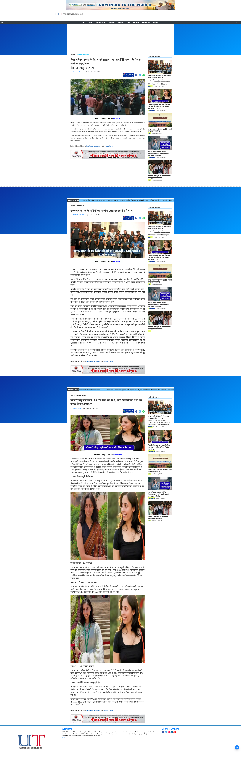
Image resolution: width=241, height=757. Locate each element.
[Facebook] (163, 732)
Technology (146, 22)
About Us (67, 728)
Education (112, 22)
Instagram (97, 146)
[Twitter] (166, 732)
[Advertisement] (120, 37)
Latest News (154, 56)
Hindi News (81, 395)
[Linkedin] (171, 732)
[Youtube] (174, 732)
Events (155, 22)
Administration (101, 22)
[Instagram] (169, 732)
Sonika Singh (77, 408)
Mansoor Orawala (78, 72)
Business (136, 22)
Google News (108, 146)
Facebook (89, 146)
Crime (128, 22)
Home (73, 55)
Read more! (65, 738)
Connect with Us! (171, 728)
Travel (90, 22)
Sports (120, 22)
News (83, 22)
